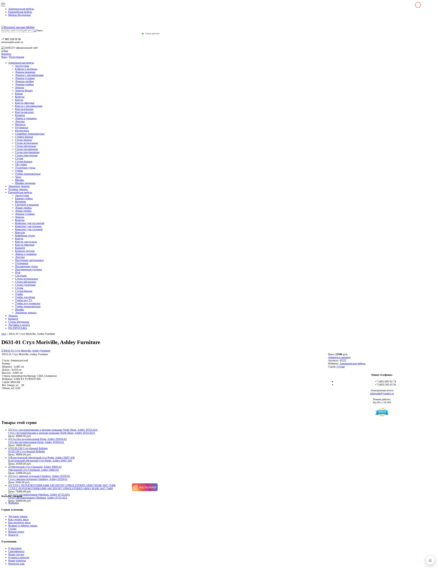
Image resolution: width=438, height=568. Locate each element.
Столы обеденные (25, 146)
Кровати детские (25, 250)
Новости (13, 534)
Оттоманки (21, 127)
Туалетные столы (25, 167)
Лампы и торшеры (26, 118)
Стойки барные (24, 136)
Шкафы (19, 180)
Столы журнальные (26, 143)
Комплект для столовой (29, 229)
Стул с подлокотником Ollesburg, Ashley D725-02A (37, 497)
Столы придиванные (27, 152)
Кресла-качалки (24, 109)
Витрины (20, 201)
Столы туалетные (25, 284)
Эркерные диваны (19, 186)
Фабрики (13, 502)
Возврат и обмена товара (22, 525)
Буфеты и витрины (26, 69)
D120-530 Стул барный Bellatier (26, 451)
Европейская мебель (20, 11)
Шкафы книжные (25, 183)
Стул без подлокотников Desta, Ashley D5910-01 (36, 442)
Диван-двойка (23, 207)
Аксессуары (22, 65)
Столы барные (23, 139)
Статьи (12, 528)
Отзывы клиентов (18, 557)
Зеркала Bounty (24, 90)
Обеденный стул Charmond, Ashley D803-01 (33, 469)
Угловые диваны (18, 189)
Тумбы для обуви (25, 297)
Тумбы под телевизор (27, 303)
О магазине (15, 548)
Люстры (20, 121)
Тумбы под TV (23, 300)
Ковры (19, 93)
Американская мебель (21, 8)
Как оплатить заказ (19, 522)
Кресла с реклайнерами (28, 106)
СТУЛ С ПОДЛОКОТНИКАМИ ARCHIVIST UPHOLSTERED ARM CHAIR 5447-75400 (60, 488)
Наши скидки (16, 554)
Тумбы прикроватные (28, 173)
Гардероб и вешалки (27, 204)
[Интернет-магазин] (18, 27)
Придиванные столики (28, 269)
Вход (4, 57)
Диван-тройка (23, 210)
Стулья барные (23, 161)
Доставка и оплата (19, 324)
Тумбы (19, 170)
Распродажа (22, 130)
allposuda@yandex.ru (382, 393)
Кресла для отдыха (26, 241)
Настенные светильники (29, 260)
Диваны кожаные (25, 72)
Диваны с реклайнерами (29, 75)
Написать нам (16, 563)
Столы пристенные (26, 155)
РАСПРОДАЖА (17, 328)
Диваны (13, 315)
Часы (18, 176)
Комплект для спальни (28, 226)
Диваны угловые (25, 78)
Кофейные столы (25, 235)
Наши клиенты (17, 560)
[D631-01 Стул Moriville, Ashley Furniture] (25, 350)
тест (3, 333)
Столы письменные (26, 149)
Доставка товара (17, 516)
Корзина (6, 53)
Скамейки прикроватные (29, 133)
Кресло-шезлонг (24, 112)
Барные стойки (24, 198)
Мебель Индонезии (19, 15)
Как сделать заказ (18, 519)
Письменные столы (26, 266)
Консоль (20, 232)
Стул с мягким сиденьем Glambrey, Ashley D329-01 (37, 479)
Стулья (19, 158)
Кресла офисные (24, 102)
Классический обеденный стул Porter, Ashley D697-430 (40, 460)
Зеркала (19, 87)
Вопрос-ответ (16, 531)
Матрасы (20, 124)
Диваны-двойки (24, 81)
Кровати (20, 115)
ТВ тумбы (21, 164)
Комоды (19, 96)
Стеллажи (21, 275)
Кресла (19, 99)
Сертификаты (16, 551)
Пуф (17, 272)
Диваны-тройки (24, 84)
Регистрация (16, 57)
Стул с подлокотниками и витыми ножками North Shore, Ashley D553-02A (51, 432)
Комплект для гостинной (29, 223)
